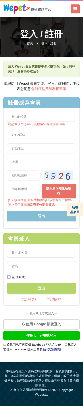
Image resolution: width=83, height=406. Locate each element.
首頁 (30, 43)
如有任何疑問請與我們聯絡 (28, 390)
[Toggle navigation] (75, 8)
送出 (41, 216)
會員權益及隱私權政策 (48, 89)
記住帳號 (18, 277)
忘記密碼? (54, 299)
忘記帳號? (29, 299)
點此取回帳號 (52, 349)
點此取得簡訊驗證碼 (58, 191)
